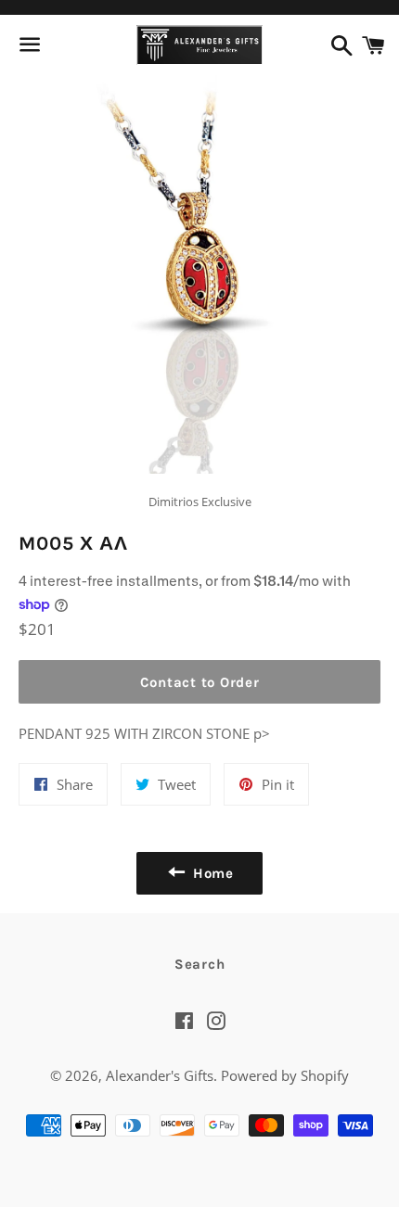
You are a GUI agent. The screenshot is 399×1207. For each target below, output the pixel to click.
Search (199, 964)
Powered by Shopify (285, 1075)
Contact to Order (200, 682)
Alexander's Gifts (159, 1075)
